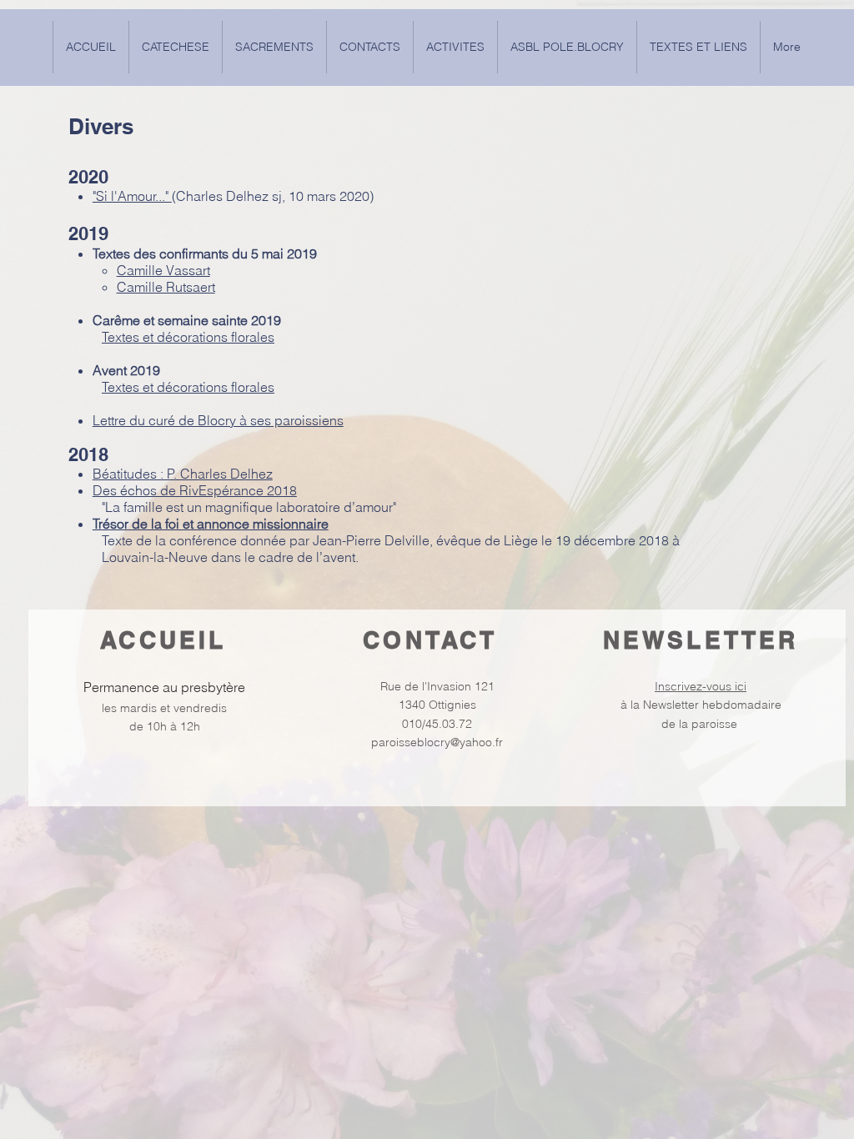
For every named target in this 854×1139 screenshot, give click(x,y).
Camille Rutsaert (166, 286)
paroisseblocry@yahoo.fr (437, 742)
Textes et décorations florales (188, 337)
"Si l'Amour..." (132, 196)
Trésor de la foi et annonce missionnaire (211, 523)
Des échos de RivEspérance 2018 (195, 490)
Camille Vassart (163, 270)
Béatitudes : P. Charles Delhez (183, 473)
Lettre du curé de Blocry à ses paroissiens (218, 420)
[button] (698, 47)
